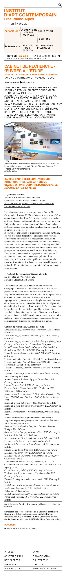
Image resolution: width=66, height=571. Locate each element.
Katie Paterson (14, 111)
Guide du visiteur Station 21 (16, 528)
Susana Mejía (30, 109)
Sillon (56, 232)
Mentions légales (44, 568)
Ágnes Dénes (13, 100)
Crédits (38, 564)
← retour (10, 55)
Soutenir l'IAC (13, 556)
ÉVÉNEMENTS (12, 46)
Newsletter (12, 560)
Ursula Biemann (15, 90)
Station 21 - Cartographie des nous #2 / (29, 214)
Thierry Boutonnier (41, 90)
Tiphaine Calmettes (17, 92)
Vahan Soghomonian (39, 117)
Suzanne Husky (14, 106)
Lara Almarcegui (15, 87)
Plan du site (12, 568)
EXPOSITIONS (12, 31)
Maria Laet (11, 109)
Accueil (22, 23)
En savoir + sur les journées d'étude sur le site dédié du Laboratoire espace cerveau (29, 205)
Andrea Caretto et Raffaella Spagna (30, 95)
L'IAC (36, 551)
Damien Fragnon (35, 100)
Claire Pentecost (39, 111)
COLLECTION (45, 31)
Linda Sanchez (14, 117)
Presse (9, 551)
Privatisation (41, 556)
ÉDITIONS (44, 38)
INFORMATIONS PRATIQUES (44, 46)
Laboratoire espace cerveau (20, 212)
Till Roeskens (14, 114)
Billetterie (40, 560)
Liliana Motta (49, 109)
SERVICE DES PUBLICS (28, 48)
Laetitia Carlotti (16, 98)
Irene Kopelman (37, 106)
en (12, 23)
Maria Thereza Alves (43, 87)
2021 (47, 58)
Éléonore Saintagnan (40, 114)
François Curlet (41, 98)
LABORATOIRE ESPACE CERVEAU (29, 32)
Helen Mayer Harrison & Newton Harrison (33, 103)
